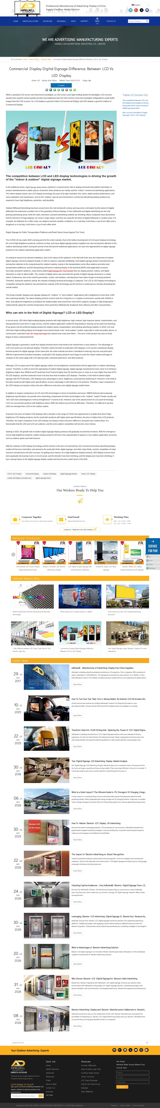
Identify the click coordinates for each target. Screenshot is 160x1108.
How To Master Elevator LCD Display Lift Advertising (96, 823)
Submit (122, 1087)
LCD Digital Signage (89, 1080)
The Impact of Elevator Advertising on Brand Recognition (98, 854)
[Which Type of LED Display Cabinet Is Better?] (80, 597)
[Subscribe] (41, 1095)
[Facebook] (147, 10)
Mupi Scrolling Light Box (91, 1069)
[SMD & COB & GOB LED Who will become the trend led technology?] (32, 597)
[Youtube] (136, 1050)
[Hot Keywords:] (147, 21)
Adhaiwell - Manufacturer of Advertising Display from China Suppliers (102, 667)
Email (151, 560)
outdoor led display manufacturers (19, 478)
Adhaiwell (50, 1073)
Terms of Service (138, 1105)
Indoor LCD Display (88, 474)
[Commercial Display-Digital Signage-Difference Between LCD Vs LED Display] (80, 633)
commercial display (32, 474)
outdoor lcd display (49, 474)
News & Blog (51, 1084)
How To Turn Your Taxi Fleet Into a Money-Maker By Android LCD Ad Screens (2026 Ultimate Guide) (109, 699)
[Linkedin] (130, 10)
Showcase (50, 1076)
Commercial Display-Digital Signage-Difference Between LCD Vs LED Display (76, 649)
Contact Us (50, 1088)
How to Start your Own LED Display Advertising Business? (124, 613)
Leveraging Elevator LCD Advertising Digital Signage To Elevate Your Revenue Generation (109, 916)
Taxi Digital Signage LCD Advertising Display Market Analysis (99, 761)
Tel (150, 557)
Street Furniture (87, 1076)
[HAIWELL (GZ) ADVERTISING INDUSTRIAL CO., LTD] (18, 1065)
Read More (77, 684)
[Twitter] (141, 10)
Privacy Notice (125, 1105)
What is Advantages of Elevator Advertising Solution (95, 947)
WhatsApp (152, 568)
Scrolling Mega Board (90, 1073)
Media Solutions (52, 1069)
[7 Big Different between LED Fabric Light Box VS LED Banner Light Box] (32, 633)
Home (48, 1065)
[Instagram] (141, 1050)
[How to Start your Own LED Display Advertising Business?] (127, 597)
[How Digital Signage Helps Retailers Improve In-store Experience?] (127, 633)
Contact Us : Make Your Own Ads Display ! (78, 529)
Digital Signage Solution (68, 474)
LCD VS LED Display (14, 474)
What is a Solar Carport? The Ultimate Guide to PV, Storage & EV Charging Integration (109, 792)
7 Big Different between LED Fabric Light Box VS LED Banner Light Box (31, 649)
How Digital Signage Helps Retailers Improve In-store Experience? (127, 649)
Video (48, 1080)
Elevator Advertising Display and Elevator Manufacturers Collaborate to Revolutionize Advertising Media (109, 1009)
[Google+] (136, 10)
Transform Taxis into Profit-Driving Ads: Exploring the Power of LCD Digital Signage (109, 730)
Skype (151, 564)
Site (89, 80)
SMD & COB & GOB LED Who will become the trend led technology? (31, 613)
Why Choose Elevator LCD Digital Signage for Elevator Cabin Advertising (104, 978)
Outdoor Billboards (88, 1065)
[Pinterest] (147, 1050)
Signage (84, 1088)
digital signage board (43, 478)
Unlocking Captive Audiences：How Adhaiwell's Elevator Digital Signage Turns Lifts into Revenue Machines (109, 885)
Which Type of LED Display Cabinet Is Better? (76, 612)
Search (147, 1042)
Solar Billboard (87, 1091)
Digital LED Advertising (90, 1084)
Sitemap (49, 1091)
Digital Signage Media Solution (36, 187)
